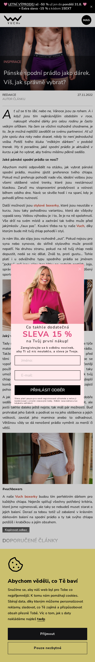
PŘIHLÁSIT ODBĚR (47, 390)
